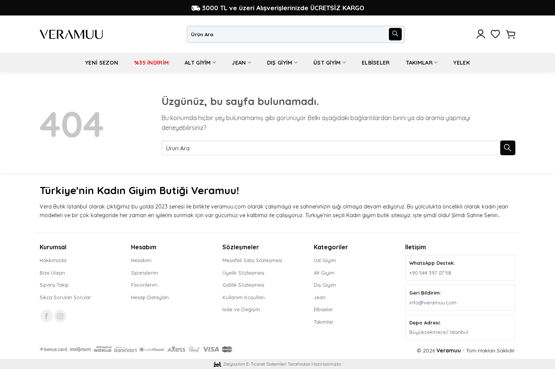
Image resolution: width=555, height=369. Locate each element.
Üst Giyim (327, 62)
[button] (481, 34)
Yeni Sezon (101, 62)
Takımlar (419, 62)
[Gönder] (395, 34)
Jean (239, 62)
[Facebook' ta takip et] (46, 316)
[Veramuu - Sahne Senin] (71, 34)
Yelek (461, 62)
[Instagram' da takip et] (60, 316)
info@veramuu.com (432, 303)
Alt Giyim (198, 62)
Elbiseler (376, 62)
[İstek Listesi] (495, 34)
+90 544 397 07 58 (430, 273)
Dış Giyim (280, 62)
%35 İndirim (151, 62)
